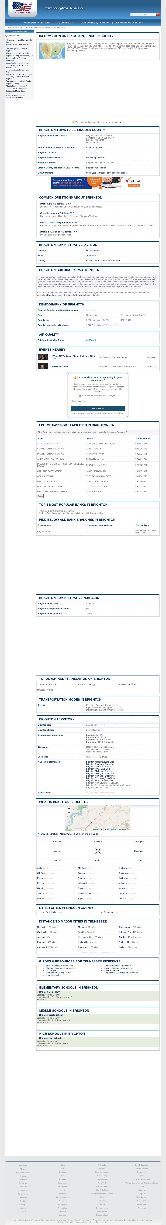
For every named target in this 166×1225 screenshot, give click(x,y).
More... (40, 496)
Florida (23, 1201)
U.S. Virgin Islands (142, 1179)
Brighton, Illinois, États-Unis (99, 766)
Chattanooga (125, 927)
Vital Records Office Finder (36, 23)
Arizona (23, 1176)
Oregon (102, 1204)
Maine (62, 1190)
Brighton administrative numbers (69, 598)
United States (92, 250)
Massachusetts (62, 1197)
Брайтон (132, 684)
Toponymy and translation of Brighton (74, 678)
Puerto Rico (102, 1211)
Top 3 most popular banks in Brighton (73, 504)
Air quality (49, 334)
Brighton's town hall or (57, 295)
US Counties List (65, 23)
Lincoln (89, 260)
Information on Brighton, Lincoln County (76, 36)
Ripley (81, 898)
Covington (139, 842)
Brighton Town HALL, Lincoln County (72, 130)
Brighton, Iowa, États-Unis (98, 769)
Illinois (62, 1169)
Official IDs (51, 970)
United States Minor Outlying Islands (141, 1183)
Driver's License (111, 970)
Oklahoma (102, 1201)
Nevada (102, 1169)
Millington (41, 883)
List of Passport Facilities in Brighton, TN (76, 425)
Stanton (40, 893)
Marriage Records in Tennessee (60, 968)
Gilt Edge (93, 834)
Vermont (141, 1190)
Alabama (23, 1165)
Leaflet (97, 830)
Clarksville (42, 932)
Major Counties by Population (95, 23)
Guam (23, 1208)
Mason (139, 860)
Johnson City (125, 932)
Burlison (80, 834)
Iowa (62, 1176)
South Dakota (142, 1169)
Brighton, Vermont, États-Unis (99, 780)
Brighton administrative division (68, 245)
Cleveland (42, 947)
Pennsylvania (102, 1208)
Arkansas (23, 1179)
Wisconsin (141, 1204)
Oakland (41, 898)
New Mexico (102, 1179)
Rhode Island (102, 1215)
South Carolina (141, 1165)
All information (13, 36)
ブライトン (53, 684)
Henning (41, 888)
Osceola (123, 893)
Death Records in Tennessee (117, 966)
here (122, 122)
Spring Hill (124, 942)
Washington (141, 1197)
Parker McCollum (60, 366)
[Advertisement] (98, 89)
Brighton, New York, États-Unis (100, 776)
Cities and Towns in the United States (20, 28)
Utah (142, 1186)
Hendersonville (85, 937)
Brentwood (83, 947)
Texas (141, 1176)
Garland (81, 873)
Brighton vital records (96, 168)
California (23, 1183)
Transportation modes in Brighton (70, 699)
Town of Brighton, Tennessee (64, 8)
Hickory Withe (84, 893)
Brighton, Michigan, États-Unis (100, 771)
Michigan (62, 1201)
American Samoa (23, 1172)
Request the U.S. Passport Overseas (121, 973)
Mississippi (62, 1208)
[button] (69, 809)
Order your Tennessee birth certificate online (106, 173)
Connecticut (23, 1194)
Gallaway (123, 878)
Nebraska (102, 1165)
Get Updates (98, 408)
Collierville (83, 942)
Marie (121, 898)
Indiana (62, 1172)
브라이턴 (91, 684)
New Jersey (102, 1176)
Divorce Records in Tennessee (118, 968)
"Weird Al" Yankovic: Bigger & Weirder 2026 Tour (73, 357)
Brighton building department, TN (69, 270)
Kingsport (41, 942)
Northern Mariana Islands (102, 1194)
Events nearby (52, 349)
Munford (70, 834)
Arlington (123, 883)
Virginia (141, 1194)
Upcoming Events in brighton (17, 63)
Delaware (23, 1197)
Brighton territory (56, 719)
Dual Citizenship (53, 975)
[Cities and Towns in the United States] (22, 13)
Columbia (23, 1190)
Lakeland (82, 883)
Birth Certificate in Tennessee (59, 966)
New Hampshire (102, 1172)
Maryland (62, 1194)
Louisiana (62, 1186)
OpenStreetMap (115, 830)
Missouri (62, 1211)
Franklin (82, 932)
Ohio (102, 1197)
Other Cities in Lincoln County (66, 908)
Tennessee (39, 28)
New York (102, 1183)
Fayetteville (51, 912)
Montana (62, 1215)
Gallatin (122, 947)
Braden (81, 878)
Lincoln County (49, 28)
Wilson (122, 888)
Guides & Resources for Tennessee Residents (79, 961)
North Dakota (102, 1190)
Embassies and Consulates (129, 23)
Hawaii (23, 1212)
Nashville (41, 927)
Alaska (23, 1169)
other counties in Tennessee (107, 260)
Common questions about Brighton (70, 197)
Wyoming (142, 1208)
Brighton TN (61, 28)
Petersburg (109, 912)
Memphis (82, 927)
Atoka (62, 834)
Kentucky (62, 1183)
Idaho (62, 1165)
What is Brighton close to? (63, 802)
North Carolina (102, 1186)
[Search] (158, 14)
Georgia (22, 1204)
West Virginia (142, 1201)
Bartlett (81, 888)
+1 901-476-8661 (94, 147)
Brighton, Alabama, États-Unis (100, 762)
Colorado (23, 1187)
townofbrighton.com (76, 51)
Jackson (41, 937)
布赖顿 (50, 690)
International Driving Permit (58, 973)
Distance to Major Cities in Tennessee (73, 921)
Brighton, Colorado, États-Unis (100, 764)
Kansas (62, 1179)
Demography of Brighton (61, 304)
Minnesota (62, 1204)
